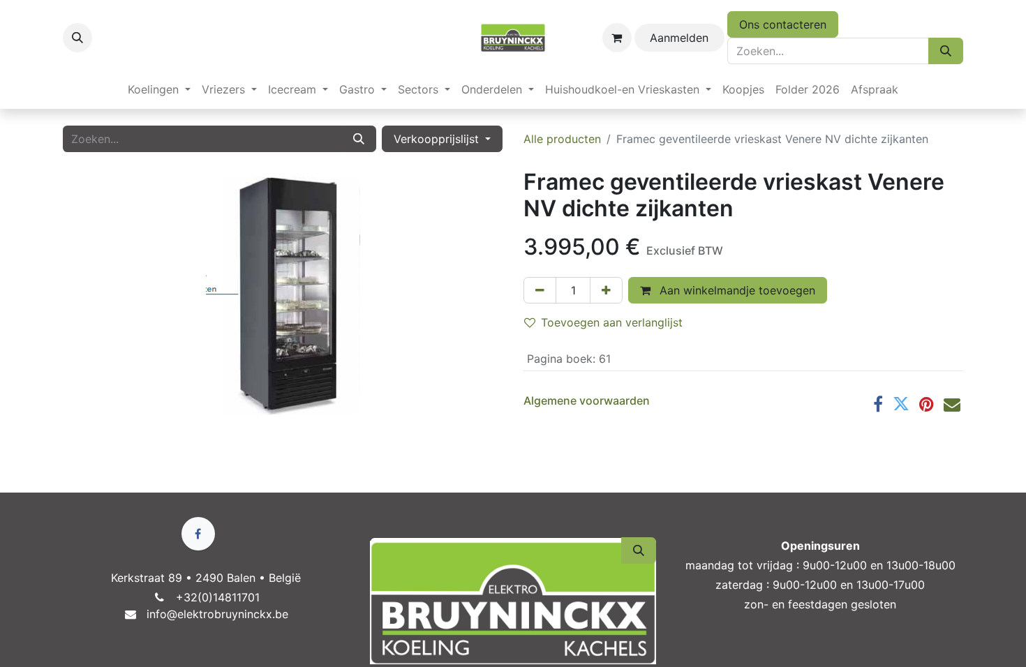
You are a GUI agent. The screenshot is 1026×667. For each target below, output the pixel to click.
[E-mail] (952, 404)
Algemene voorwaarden (586, 400)
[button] (77, 37)
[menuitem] (159, 89)
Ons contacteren (782, 24)
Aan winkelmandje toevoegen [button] (735, 290)
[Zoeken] (945, 51)
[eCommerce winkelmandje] (617, 37)
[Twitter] (901, 404)
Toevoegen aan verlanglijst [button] (612, 322)
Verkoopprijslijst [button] (438, 139)
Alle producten (562, 139)
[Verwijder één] (539, 290)
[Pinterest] (926, 404)
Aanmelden (679, 38)
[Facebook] (878, 404)
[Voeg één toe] (606, 290)
